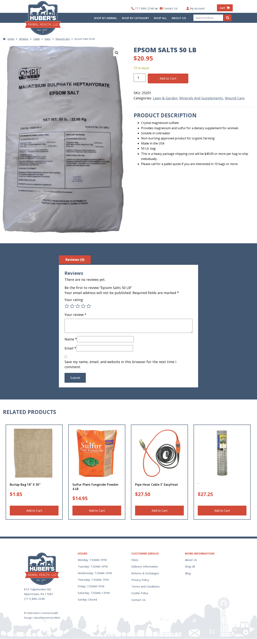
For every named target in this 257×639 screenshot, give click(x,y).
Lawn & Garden (165, 98)
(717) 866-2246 (34, 599)
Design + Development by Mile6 (42, 617)
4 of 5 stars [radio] (83, 306)
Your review (75, 314)
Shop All (160, 18)
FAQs (134, 560)
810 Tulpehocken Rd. (37, 589)
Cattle (36, 39)
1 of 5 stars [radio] (67, 306)
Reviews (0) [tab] (74, 259)
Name (71, 339)
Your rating (74, 299)
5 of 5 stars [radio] (88, 306)
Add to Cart (168, 78)
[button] (116, 52)
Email (70, 348)
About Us (179, 18)
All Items (23, 39)
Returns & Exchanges (145, 573)
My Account (197, 8)
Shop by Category (135, 18)
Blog (188, 573)
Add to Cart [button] (34, 510)
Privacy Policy (140, 580)
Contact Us (170, 8)
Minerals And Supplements (201, 98)
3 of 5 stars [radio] (77, 306)
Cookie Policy (139, 593)
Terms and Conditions (145, 586)
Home (11, 39)
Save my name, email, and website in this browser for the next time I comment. (120, 364)
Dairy (48, 39)
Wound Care (63, 39)
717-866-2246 (144, 8)
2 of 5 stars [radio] (72, 306)
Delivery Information (144, 566)
